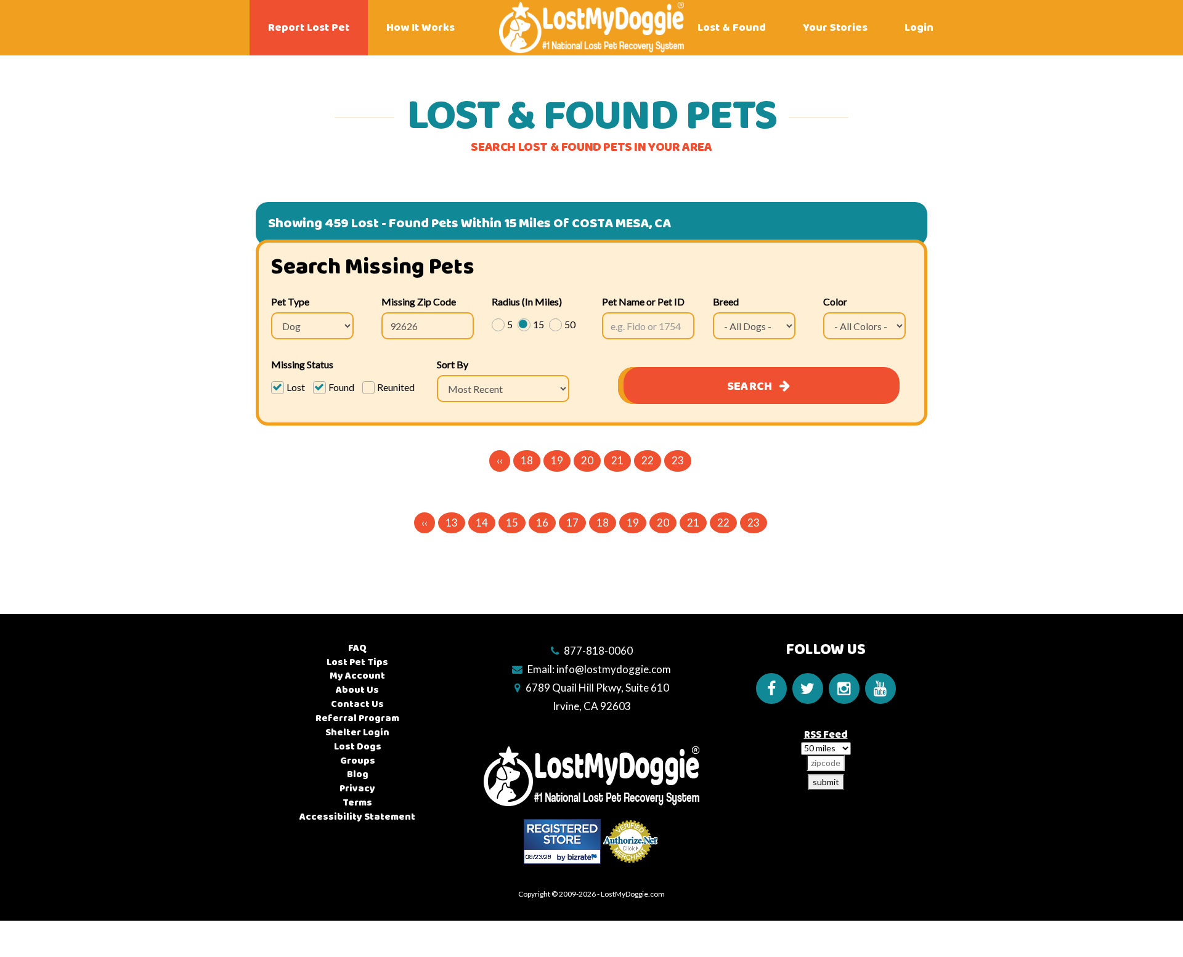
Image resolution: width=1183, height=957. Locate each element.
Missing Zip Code (418, 301)
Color (835, 301)
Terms (357, 802)
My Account (357, 676)
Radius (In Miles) (527, 301)
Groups (357, 761)
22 (647, 460)
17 (572, 522)
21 (617, 460)
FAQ (357, 648)
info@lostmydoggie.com (613, 669)
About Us (357, 690)
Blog (357, 774)
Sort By (452, 364)
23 (678, 460)
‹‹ (500, 460)
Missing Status (302, 364)
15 (512, 522)
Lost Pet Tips (357, 662)
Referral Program (357, 718)
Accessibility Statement (357, 817)
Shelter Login (357, 732)
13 (451, 522)
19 (557, 460)
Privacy (357, 788)
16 (542, 522)
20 (587, 460)
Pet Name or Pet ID (643, 301)
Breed (726, 301)
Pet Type (290, 301)
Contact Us (357, 704)
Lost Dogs (357, 746)
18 (527, 460)
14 (482, 522)
